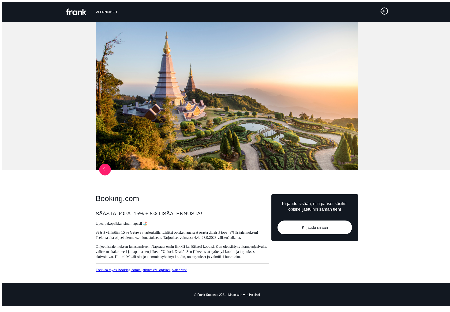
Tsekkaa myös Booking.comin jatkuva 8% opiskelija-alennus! (141, 270)
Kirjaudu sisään (315, 227)
